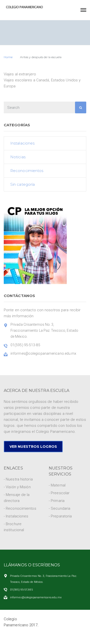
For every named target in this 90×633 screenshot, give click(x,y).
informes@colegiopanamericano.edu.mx (36, 597)
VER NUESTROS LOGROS (33, 446)
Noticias (18, 157)
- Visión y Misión (17, 487)
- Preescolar (59, 493)
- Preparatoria (60, 516)
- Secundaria (59, 508)
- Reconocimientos (20, 508)
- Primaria (56, 500)
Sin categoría (22, 184)
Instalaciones (22, 143)
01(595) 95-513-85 (21, 589)
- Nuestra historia (18, 479)
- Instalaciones (16, 516)
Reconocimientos (27, 170)
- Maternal (57, 485)
